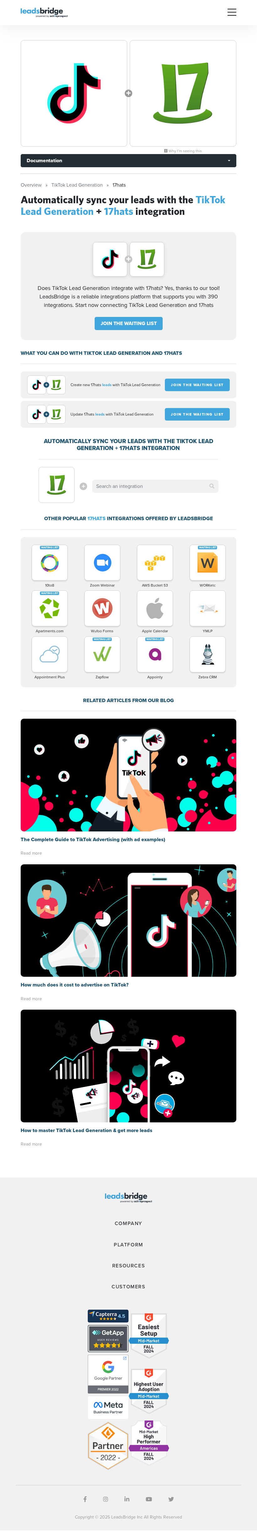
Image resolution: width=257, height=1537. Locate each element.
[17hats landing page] (183, 93)
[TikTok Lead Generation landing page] (74, 93)
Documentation (44, 160)
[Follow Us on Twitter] (171, 1499)
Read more (31, 853)
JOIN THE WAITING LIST (129, 323)
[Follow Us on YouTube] (149, 1499)
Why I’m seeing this (185, 151)
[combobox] (155, 486)
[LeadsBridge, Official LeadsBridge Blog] (44, 12)
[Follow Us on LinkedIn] (126, 1499)
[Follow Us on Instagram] (105, 1499)
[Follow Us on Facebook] (85, 1499)
